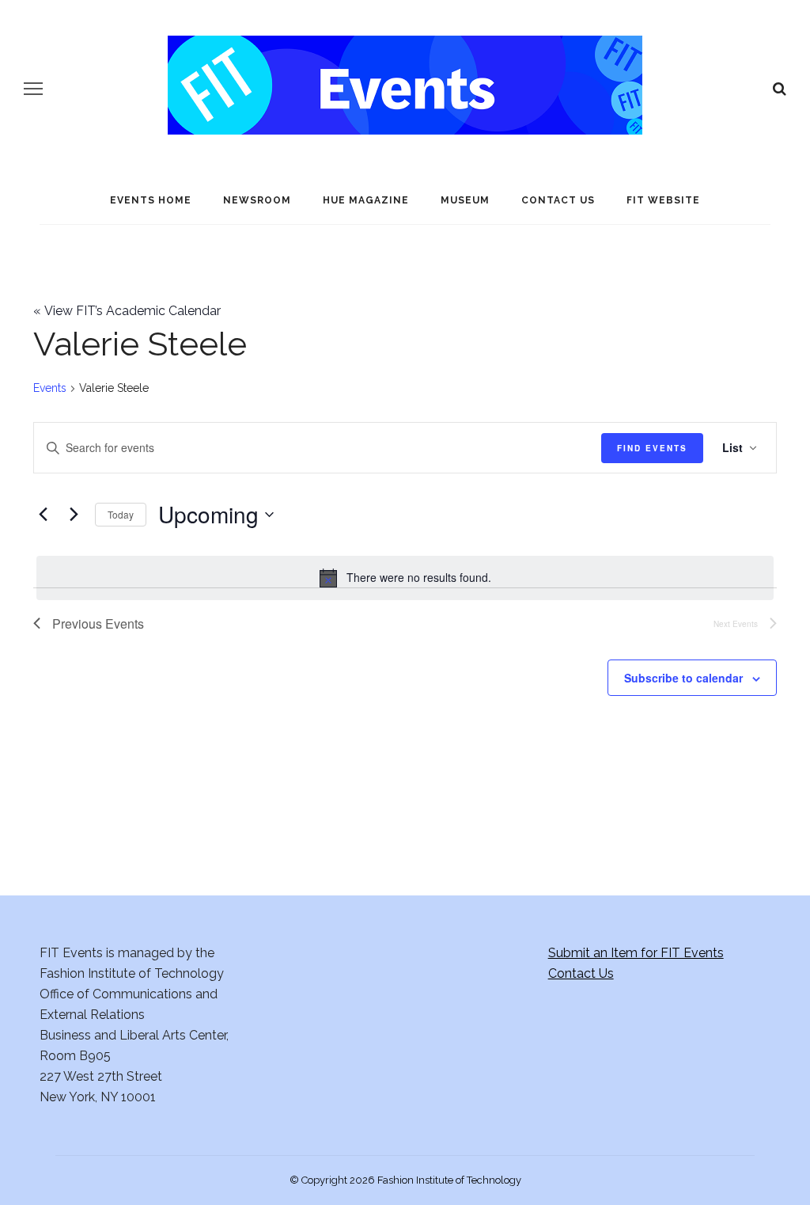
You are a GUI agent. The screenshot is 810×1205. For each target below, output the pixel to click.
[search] (779, 88)
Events (49, 388)
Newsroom (257, 200)
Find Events (652, 448)
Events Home (150, 200)
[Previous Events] (42, 514)
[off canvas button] (33, 88)
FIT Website (663, 200)
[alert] (405, 578)
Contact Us (558, 200)
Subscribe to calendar (683, 678)
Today (121, 514)
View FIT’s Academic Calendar (127, 310)
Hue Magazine (366, 200)
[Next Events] (73, 514)
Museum (465, 200)
